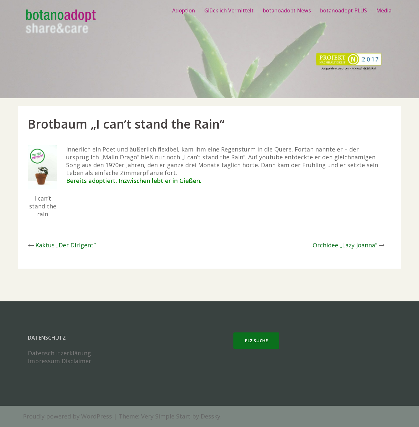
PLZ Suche (256, 341)
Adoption (183, 10)
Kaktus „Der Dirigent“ (65, 245)
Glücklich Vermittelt (229, 10)
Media (384, 10)
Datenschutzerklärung (59, 353)
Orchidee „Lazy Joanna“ (345, 245)
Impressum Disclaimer (59, 361)
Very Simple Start (166, 416)
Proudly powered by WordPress (67, 416)
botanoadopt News (287, 10)
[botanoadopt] (60, 22)
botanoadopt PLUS (343, 10)
